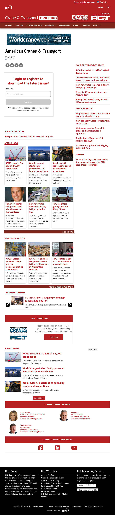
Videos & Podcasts (34, 25)
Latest (8, 25)
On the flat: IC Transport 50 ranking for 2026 (89, 139)
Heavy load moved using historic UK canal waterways (92, 101)
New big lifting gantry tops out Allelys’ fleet (60, 206)
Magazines (49, 25)
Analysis (19, 25)
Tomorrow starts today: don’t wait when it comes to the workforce (14, 207)
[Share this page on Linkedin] (16, 65)
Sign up (54, 337)
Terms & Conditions (53, 511)
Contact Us (49, 506)
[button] (70, 305)
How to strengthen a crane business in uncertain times (62, 261)
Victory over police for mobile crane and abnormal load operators (90, 131)
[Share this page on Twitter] (12, 65)
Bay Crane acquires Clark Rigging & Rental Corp (92, 147)
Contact (97, 25)
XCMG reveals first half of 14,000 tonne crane (15, 166)
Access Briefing (47, 475)
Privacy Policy (26, 506)
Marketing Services (87, 485)
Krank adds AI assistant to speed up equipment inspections (62, 167)
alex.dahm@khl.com (83, 419)
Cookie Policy (38, 506)
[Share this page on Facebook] (8, 65)
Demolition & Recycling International (56, 483)
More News (67, 232)
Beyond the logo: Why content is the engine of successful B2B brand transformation (92, 162)
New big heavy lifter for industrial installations (92, 122)
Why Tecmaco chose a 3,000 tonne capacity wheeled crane (93, 115)
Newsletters (64, 25)
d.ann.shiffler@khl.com (33, 419)
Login (100, 7)
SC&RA (75, 25)
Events (86, 25)
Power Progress (48, 491)
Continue (28, 102)
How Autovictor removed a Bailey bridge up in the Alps (37, 207)
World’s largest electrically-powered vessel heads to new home (38, 167)
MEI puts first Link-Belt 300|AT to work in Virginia (29, 136)
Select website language (84, 2)
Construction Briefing (50, 480)
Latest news (11, 142)
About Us (16, 506)
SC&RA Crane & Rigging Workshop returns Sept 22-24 (45, 299)
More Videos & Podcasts (61, 287)
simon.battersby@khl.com (34, 432)
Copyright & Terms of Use (93, 506)
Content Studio (76, 506)
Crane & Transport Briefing (52, 478)
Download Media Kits (88, 490)
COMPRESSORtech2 (49, 488)
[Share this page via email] (21, 65)
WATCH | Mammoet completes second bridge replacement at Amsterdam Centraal (38, 264)
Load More (39, 398)
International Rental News (52, 486)
